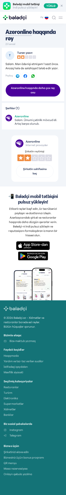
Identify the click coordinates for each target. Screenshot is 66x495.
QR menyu (10, 463)
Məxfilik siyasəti (13, 372)
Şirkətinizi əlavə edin (16, 452)
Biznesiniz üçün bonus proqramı (24, 457)
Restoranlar (11, 387)
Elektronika (11, 398)
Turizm (8, 392)
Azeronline (19, 32)
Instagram (16, 430)
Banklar (9, 414)
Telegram (15, 435)
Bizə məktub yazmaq (23, 341)
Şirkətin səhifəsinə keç (35, 171)
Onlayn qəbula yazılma (18, 474)
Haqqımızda (11, 355)
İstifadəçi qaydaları (16, 366)
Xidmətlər (10, 409)
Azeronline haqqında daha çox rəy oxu (33, 90)
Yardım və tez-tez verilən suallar (23, 361)
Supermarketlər (14, 403)
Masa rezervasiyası (15, 468)
